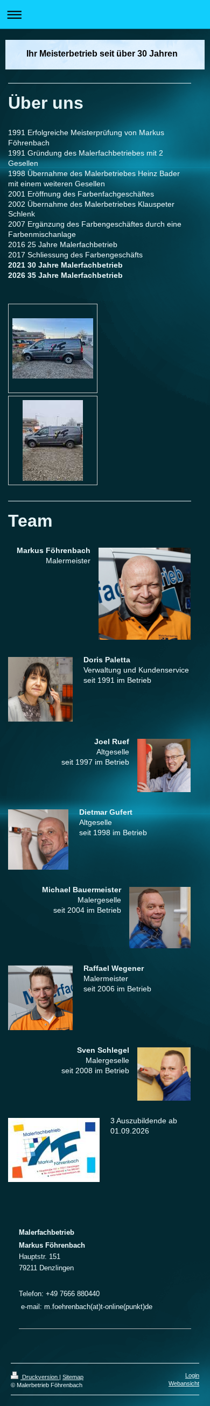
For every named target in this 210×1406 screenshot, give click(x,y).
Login (192, 1375)
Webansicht (184, 1383)
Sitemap (72, 1377)
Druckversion (39, 1377)
